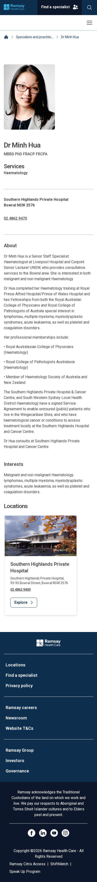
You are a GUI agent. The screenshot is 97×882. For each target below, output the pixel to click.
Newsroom (16, 717)
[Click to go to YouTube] (54, 833)
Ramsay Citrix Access (27, 864)
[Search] (89, 7)
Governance (17, 770)
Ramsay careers (21, 707)
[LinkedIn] (43, 833)
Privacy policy (19, 685)
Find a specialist (21, 675)
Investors (15, 760)
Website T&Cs (19, 728)
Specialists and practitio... (34, 37)
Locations (15, 664)
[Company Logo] (48, 643)
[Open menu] (89, 22)
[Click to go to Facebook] (31, 833)
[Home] (6, 37)
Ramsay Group (20, 750)
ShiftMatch (59, 864)
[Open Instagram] (65, 833)
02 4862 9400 (20, 589)
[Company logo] (14, 7)
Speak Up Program (24, 871)
